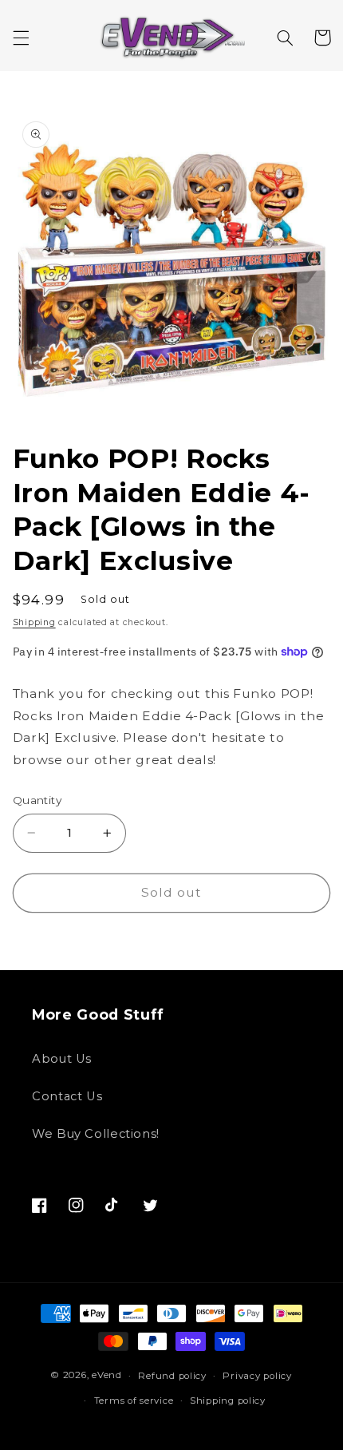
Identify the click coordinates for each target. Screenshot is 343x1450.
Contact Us (67, 1096)
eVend (107, 1375)
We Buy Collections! (96, 1134)
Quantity (37, 800)
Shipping (34, 622)
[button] (20, 37)
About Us (62, 1059)
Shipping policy (228, 1400)
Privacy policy (257, 1375)
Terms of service (134, 1400)
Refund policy (172, 1375)
